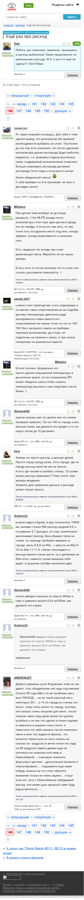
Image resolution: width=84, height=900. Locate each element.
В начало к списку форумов (25, 857)
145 (71, 103)
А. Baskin (58, 885)
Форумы (20, 25)
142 (43, 103)
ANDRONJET (23, 678)
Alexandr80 (22, 411)
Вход (28, 5)
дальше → (63, 110)
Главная (8, 25)
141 (34, 103)
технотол (20, 128)
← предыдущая (18, 95)
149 (37, 110)
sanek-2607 (22, 299)
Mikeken (20, 207)
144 (61, 103)
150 (46, 110)
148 (28, 110)
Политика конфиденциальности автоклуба (29, 891)
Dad (17, 43)
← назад (19, 103)
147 (19, 110)
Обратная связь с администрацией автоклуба (31, 888)
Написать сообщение (7, 54)
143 (52, 103)
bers (17, 451)
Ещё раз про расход (38, 25)
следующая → (44, 95)
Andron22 (21, 516)
